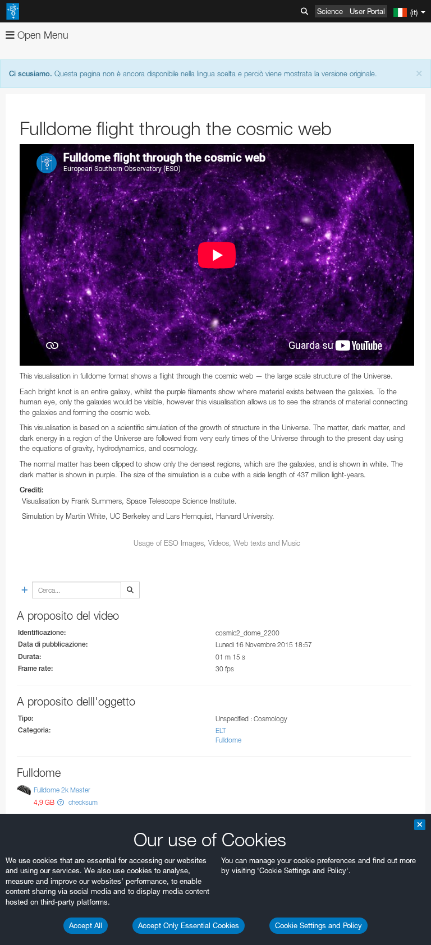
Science (330, 11)
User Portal (367, 11)
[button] (60, 802)
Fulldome (228, 740)
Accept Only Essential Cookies (188, 925)
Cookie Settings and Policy (318, 925)
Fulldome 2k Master (62, 790)
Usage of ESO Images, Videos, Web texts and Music (217, 542)
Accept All (85, 925)
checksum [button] (82, 802)
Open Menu (41, 35)
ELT (221, 730)
